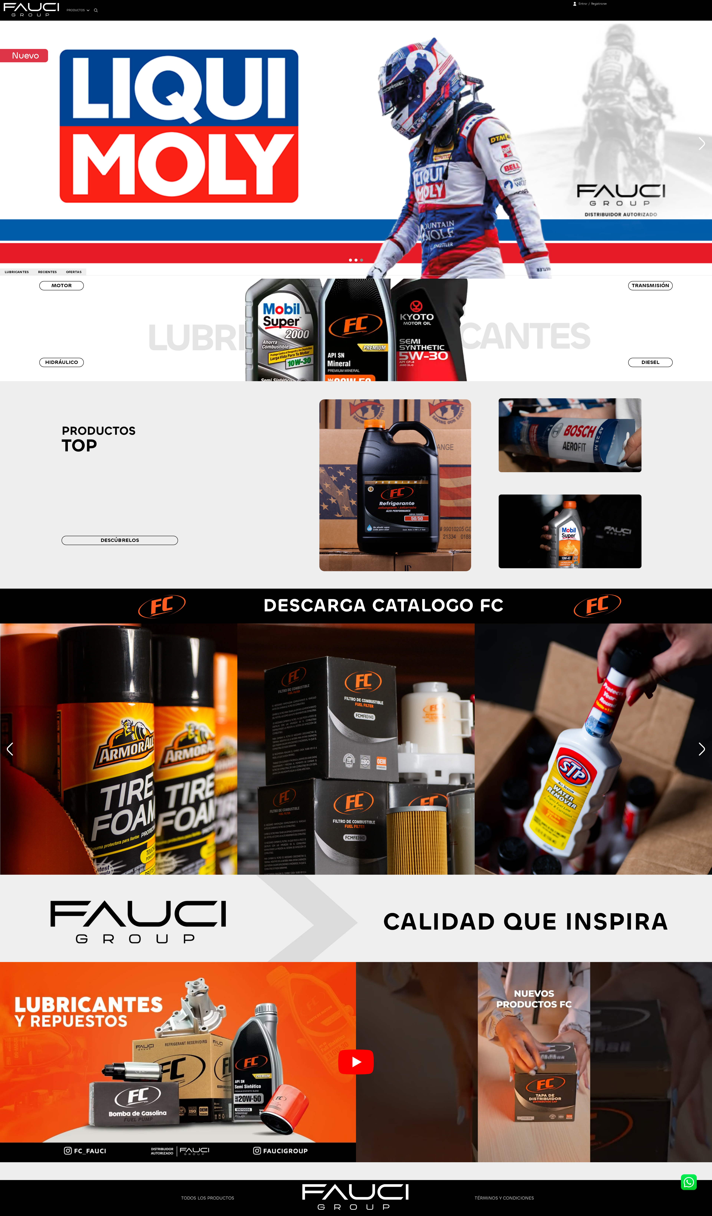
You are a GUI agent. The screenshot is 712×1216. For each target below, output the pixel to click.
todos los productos (207, 1198)
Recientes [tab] (47, 272)
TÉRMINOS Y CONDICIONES (504, 1198)
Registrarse (599, 4)
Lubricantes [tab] (17, 272)
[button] (350, 260)
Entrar (582, 4)
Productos (76, 10)
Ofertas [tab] (74, 272)
